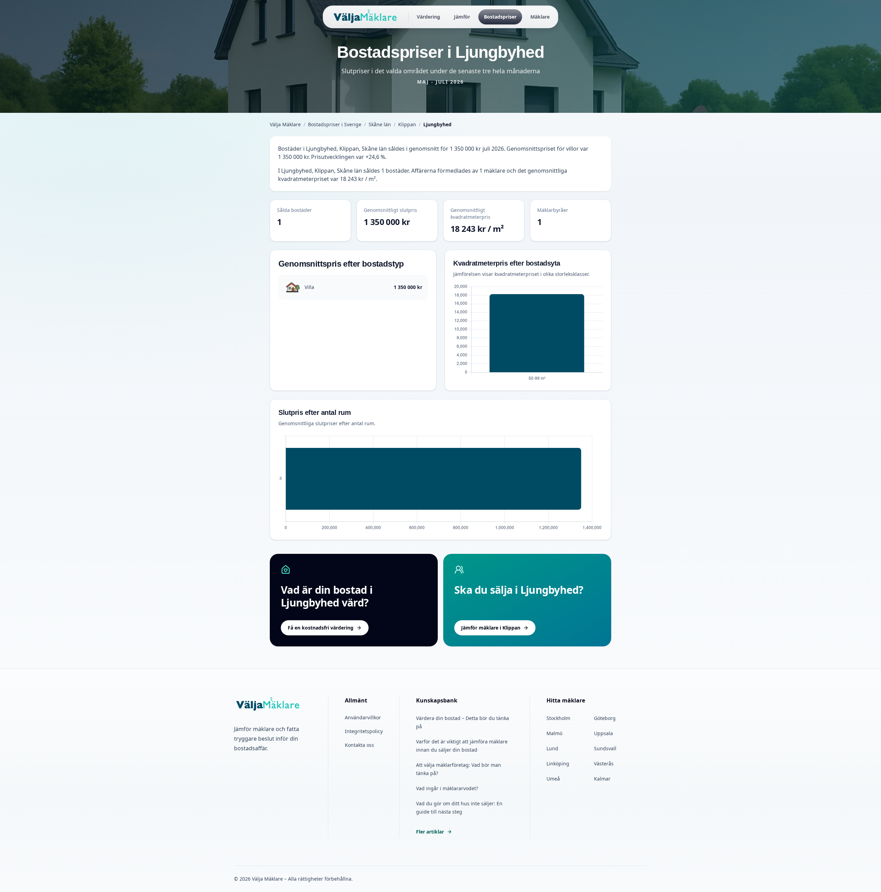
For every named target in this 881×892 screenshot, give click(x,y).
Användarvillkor (363, 717)
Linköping (557, 763)
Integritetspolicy (364, 731)
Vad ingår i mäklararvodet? (447, 788)
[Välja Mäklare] (365, 17)
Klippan (407, 124)
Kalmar (602, 778)
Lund (552, 748)
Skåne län (380, 124)
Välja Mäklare (285, 124)
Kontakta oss (359, 745)
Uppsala (603, 733)
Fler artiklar (430, 831)
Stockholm (558, 718)
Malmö (554, 733)
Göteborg (605, 718)
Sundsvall (605, 748)
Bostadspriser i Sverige (334, 124)
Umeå (553, 778)
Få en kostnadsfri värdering (320, 627)
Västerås (604, 763)
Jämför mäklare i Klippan (490, 627)
